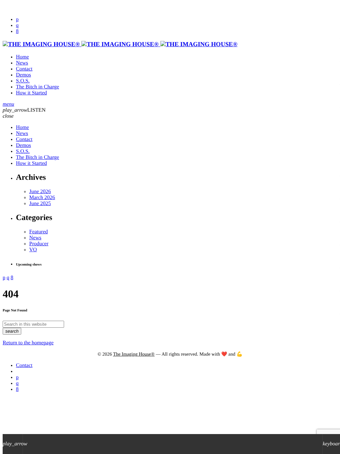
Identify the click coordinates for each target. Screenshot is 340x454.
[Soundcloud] (17, 19)
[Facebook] (17, 31)
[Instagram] (17, 25)
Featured (38, 232)
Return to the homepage (28, 343)
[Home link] (120, 44)
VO (33, 250)
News (35, 238)
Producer (38, 244)
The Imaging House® (133, 354)
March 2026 (42, 197)
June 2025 (40, 203)
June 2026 (40, 191)
